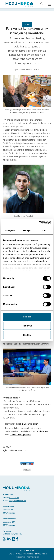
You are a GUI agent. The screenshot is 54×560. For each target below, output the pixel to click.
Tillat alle (27, 317)
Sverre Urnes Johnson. (20, 434)
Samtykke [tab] (10, 230)
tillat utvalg (27, 326)
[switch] (47, 287)
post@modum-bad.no (17, 501)
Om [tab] (44, 230)
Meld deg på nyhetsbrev (12, 534)
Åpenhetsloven (33, 557)
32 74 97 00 (14, 498)
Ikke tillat (27, 335)
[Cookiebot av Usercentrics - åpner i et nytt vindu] (39, 222)
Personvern (20, 557)
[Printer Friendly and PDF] (27, 469)
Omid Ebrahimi (42, 431)
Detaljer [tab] (27, 230)
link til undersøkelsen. (28, 423)
